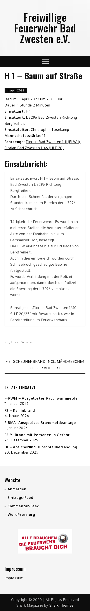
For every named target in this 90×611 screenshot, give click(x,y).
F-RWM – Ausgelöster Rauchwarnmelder (42, 398)
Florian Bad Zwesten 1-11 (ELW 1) (53, 142)
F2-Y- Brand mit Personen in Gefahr (37, 435)
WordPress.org (21, 514)
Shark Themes (61, 605)
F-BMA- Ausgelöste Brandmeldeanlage (40, 422)
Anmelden (17, 489)
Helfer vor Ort (45, 368)
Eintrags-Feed (20, 497)
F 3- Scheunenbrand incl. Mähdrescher (45, 361)
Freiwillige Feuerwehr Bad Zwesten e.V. (45, 27)
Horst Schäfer (22, 342)
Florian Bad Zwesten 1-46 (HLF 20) (34, 148)
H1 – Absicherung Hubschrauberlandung (41, 447)
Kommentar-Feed (24, 506)
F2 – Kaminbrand (20, 410)
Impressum (14, 578)
